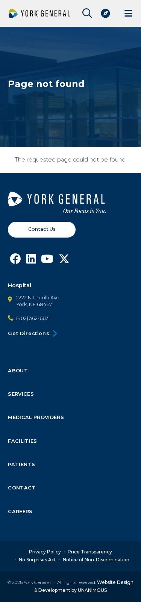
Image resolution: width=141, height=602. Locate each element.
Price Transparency (90, 552)
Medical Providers (36, 417)
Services (21, 394)
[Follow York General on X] (64, 261)
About (18, 370)
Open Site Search (85, 13)
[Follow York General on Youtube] (47, 261)
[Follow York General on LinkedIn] (31, 261)
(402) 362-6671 (33, 318)
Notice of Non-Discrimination (96, 559)
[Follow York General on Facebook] (15, 261)
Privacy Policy (45, 552)
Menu (128, 13)
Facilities (22, 441)
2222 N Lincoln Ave (37, 297)
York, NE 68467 (34, 304)
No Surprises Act (37, 559)
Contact (21, 488)
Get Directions (28, 333)
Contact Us (42, 229)
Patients (21, 464)
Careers (20, 511)
